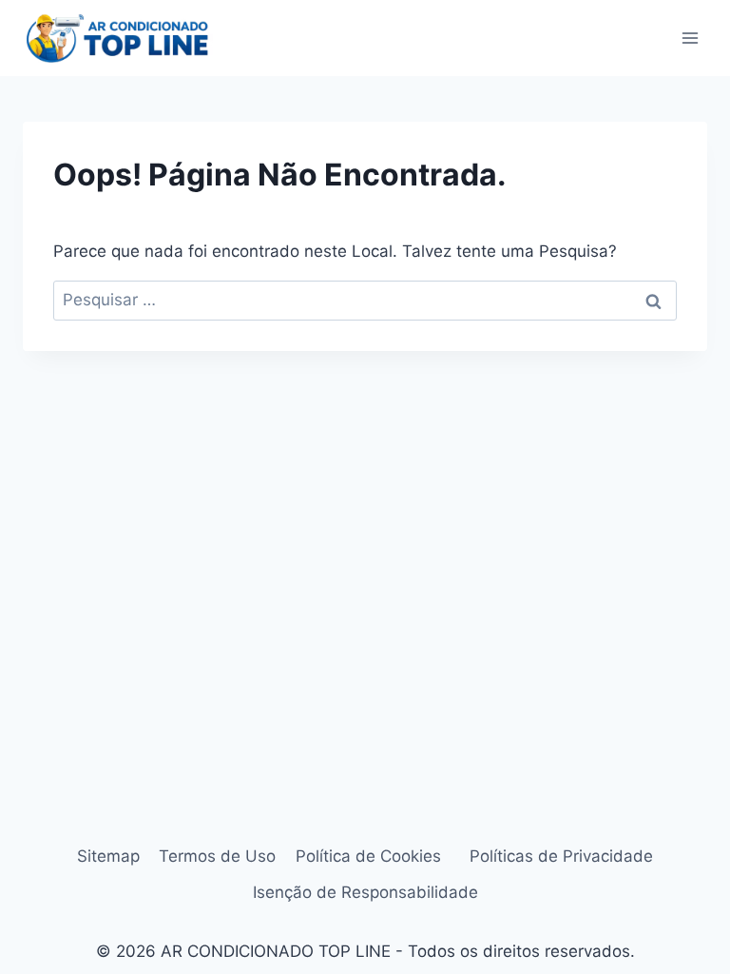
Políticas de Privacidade (561, 856)
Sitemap (108, 856)
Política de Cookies (373, 856)
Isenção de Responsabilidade (365, 892)
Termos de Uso (217, 856)
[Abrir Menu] (689, 37)
